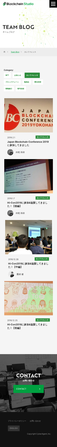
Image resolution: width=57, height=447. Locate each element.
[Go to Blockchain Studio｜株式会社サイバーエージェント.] (4, 52)
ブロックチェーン (12, 82)
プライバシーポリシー (17, 420)
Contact (21, 388)
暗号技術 (20, 89)
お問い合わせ (35, 420)
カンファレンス (32, 75)
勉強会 (26, 82)
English (14, 428)
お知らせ (17, 75)
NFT (7, 75)
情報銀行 (8, 89)
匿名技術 (38, 82)
